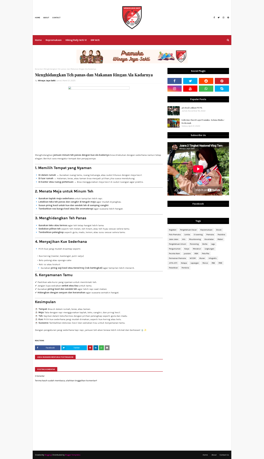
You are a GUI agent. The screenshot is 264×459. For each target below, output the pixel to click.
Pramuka (210, 234)
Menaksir (197, 249)
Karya (186, 249)
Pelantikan (173, 268)
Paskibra (221, 234)
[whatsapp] (206, 89)
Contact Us (224, 455)
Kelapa (184, 263)
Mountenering (195, 239)
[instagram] (223, 17)
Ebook (219, 230)
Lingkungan (209, 249)
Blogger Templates (73, 455)
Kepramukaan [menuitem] (54, 40)
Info (183, 239)
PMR (220, 263)
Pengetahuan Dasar (188, 230)
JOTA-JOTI (173, 263)
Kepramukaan (206, 230)
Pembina (185, 268)
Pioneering (194, 244)
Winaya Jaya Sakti (47, 80)
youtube (187, 253)
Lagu (213, 244)
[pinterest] (228, 17)
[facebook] (214, 17)
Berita (204, 244)
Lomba (187, 234)
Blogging (48, 455)
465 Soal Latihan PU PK (192, 107)
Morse (205, 263)
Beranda (38, 69)
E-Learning (198, 234)
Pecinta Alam (174, 253)
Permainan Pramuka (177, 258)
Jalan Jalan (173, 239)
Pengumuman (175, 249)
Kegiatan (172, 230)
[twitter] (218, 17)
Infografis (213, 258)
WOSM (193, 258)
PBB (213, 263)
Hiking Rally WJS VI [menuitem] (76, 40)
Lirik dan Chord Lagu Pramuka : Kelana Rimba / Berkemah (203, 121)
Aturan (202, 258)
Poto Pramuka (175, 234)
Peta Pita (205, 253)
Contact (56, 18)
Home (37, 18)
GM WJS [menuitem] (95, 40)
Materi (220, 239)
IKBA (196, 253)
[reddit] (206, 81)
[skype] (222, 89)
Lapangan (195, 263)
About (46, 18)
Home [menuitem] (38, 40)
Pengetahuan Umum (177, 244)
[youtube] (190, 89)
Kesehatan (209, 239)
